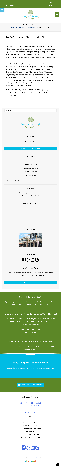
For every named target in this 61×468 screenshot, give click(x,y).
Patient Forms (31, 282)
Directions (10, 5)
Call (50, 5)
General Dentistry (33, 27)
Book (30, 5)
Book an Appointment (31, 148)
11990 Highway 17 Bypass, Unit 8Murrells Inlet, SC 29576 (31, 404)
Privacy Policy (36, 457)
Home (12, 27)
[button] (2, 10)
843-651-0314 (31, 141)
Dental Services (20, 27)
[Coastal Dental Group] (30, 15)
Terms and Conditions (46, 457)
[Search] (30, 110)
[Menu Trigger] (57, 14)
